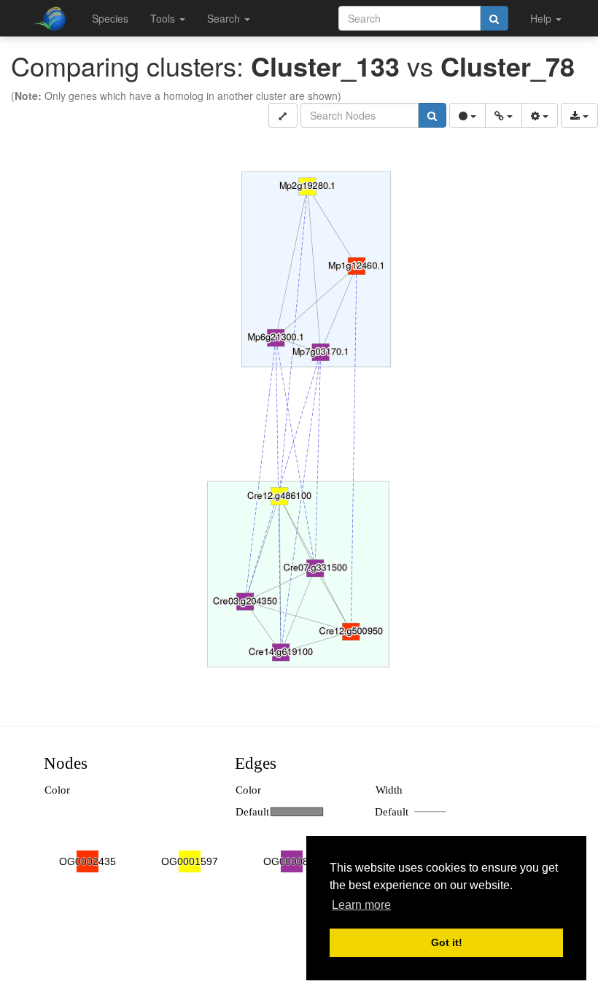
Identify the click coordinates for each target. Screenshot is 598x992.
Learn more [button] (361, 905)
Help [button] (542, 18)
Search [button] (225, 18)
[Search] (494, 18)
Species (110, 18)
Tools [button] (164, 18)
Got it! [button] (446, 942)
